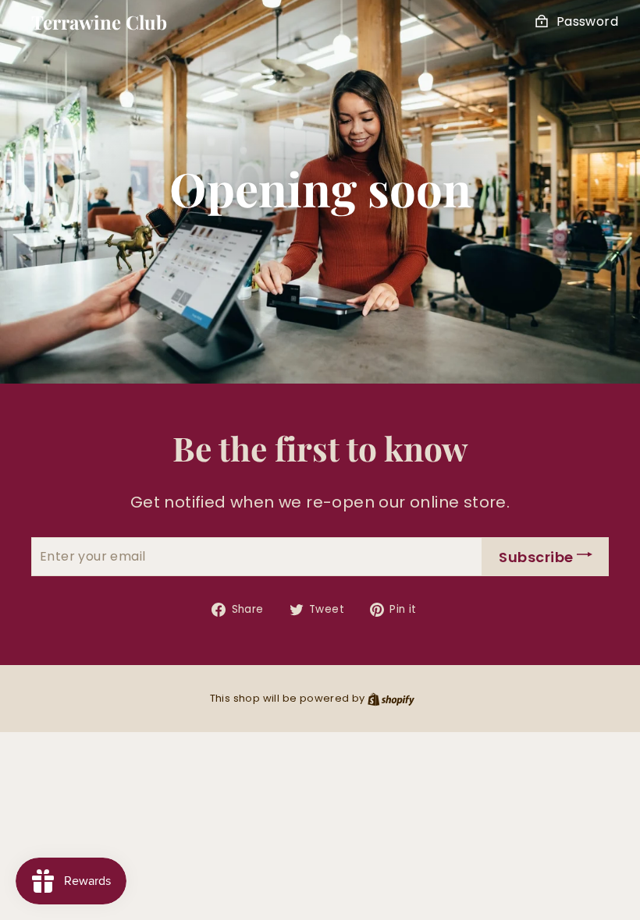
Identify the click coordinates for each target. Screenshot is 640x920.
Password (587, 21)
